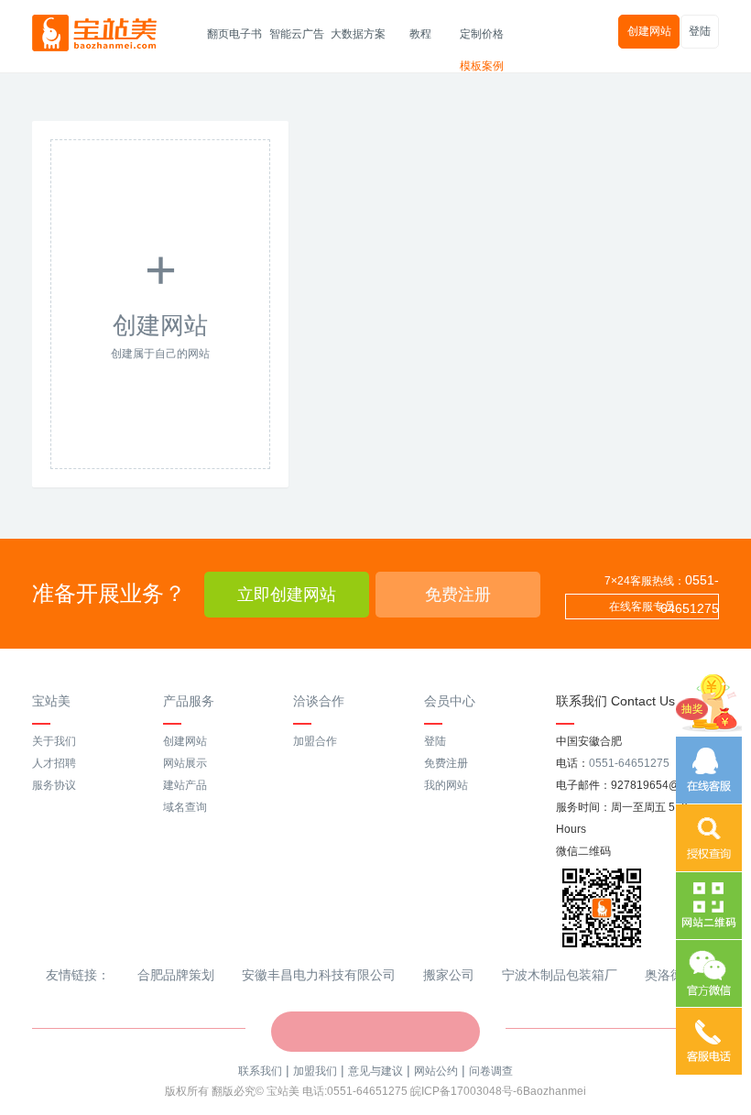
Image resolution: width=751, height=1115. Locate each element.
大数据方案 (358, 33)
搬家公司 (448, 974)
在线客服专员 (642, 606)
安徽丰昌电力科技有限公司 (319, 974)
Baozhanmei (554, 1091)
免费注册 (458, 594)
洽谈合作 (318, 701)
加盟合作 (315, 741)
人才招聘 (54, 763)
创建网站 (649, 31)
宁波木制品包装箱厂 (559, 974)
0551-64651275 (629, 763)
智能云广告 (296, 33)
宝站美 (51, 701)
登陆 (700, 31)
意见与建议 (375, 1071)
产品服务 (188, 701)
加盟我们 (315, 1071)
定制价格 (482, 33)
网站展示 (185, 763)
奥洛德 (664, 974)
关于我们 (54, 741)
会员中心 (449, 701)
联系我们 (260, 1071)
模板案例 (482, 66)
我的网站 (446, 785)
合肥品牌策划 (175, 974)
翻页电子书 (234, 33)
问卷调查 (491, 1071)
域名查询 (185, 807)
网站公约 (436, 1071)
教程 (420, 33)
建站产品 (185, 785)
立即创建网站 (286, 594)
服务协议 (54, 785)
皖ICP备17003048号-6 (466, 1091)
